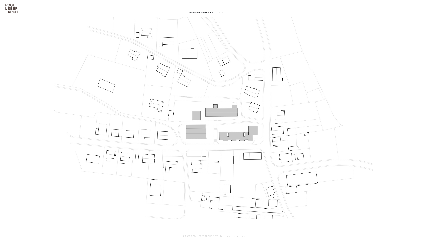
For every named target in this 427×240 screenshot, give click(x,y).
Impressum (239, 236)
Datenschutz (226, 236)
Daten (220, 12)
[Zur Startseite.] (10, 8)
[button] (78, 115)
